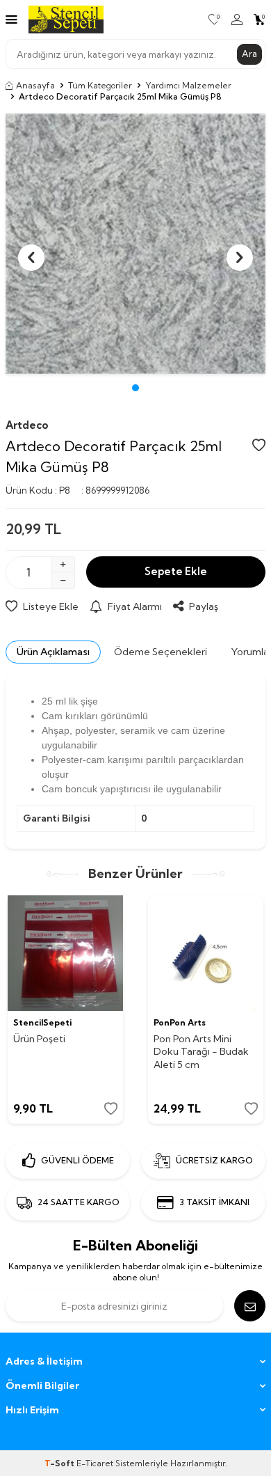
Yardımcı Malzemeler (188, 85)
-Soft (60, 1463)
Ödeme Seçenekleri (160, 651)
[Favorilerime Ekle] (110, 1108)
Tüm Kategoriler (100, 85)
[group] (135, 243)
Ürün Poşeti (39, 1039)
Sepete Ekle (176, 571)
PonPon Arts (180, 1022)
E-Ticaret (94, 1463)
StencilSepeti (42, 1022)
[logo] (66, 19)
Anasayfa (35, 85)
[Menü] (11, 18)
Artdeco (27, 425)
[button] (135, 387)
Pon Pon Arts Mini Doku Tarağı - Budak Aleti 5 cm (201, 1052)
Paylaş (203, 606)
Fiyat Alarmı (135, 606)
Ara (249, 53)
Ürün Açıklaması (53, 651)
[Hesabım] (237, 19)
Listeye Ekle (51, 606)
